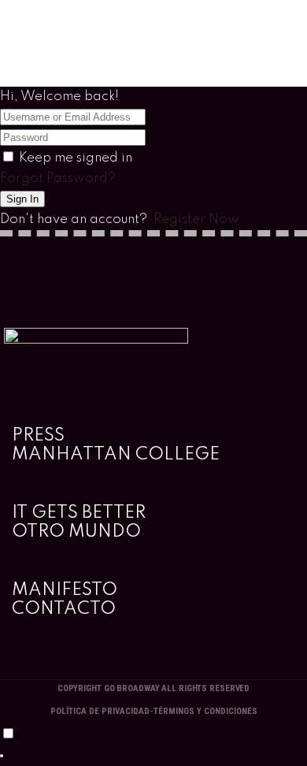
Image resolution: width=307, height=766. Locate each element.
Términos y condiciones (205, 711)
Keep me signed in (75, 158)
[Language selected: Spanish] (153, 745)
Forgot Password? (58, 178)
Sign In (22, 199)
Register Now (196, 219)
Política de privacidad (100, 711)
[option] (153, 756)
